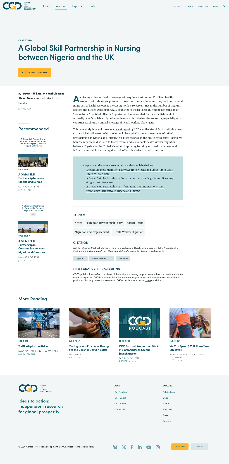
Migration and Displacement (92, 232)
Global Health (135, 222)
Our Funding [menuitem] (120, 392)
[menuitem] (224, 6)
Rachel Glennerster (130, 358)
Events (91, 6)
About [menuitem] (177, 6)
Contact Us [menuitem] (120, 409)
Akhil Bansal (76, 355)
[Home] (21, 6)
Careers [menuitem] (167, 421)
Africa (78, 222)
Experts (77, 6)
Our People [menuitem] (120, 403)
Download (123, 259)
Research (61, 6)
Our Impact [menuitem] (120, 398)
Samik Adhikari (32, 93)
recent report (122, 129)
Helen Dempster (29, 98)
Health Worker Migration (128, 232)
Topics (46, 6)
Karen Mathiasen (27, 351)
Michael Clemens (53, 93)
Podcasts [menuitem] (167, 409)
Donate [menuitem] (189, 6)
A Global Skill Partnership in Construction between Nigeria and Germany (129, 178)
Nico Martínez (50, 351)
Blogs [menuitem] (165, 398)
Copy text (80, 258)
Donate (199, 446)
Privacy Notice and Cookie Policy (77, 447)
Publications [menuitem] (169, 392)
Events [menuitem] (166, 403)
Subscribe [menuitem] (203, 6)
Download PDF (37, 72)
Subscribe (180, 446)
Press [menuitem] (215, 6)
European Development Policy (105, 222)
